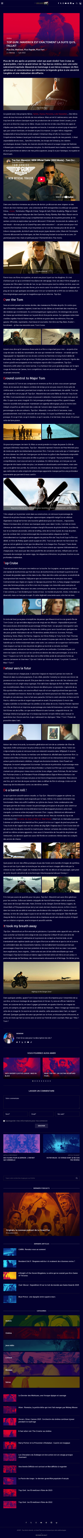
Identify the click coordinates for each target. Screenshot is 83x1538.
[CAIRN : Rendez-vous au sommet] (9, 1252)
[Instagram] (63, 3)
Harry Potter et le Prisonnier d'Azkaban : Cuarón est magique (44, 1443)
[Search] (77, 3)
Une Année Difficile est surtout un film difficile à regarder (42, 1466)
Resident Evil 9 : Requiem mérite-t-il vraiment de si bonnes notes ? (46, 1261)
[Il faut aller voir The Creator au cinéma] (9, 1433)
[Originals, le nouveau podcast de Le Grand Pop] (41, 1214)
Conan (12, 211)
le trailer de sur (34, 819)
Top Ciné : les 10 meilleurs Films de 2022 (35, 1502)
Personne (49, 114)
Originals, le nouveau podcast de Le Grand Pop (28, 1230)
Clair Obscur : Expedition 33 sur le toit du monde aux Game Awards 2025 (48, 1285)
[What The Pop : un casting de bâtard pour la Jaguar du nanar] (61, 1068)
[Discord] (70, 3)
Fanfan (35, 114)
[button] (6, 1069)
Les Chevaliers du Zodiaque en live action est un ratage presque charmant (45, 1456)
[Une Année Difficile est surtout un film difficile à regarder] (9, 1469)
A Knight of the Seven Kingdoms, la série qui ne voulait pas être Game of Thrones (48, 1274)
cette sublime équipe (60, 1530)
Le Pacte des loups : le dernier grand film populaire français (43, 1478)
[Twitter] (60, 3)
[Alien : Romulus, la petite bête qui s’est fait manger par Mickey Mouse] (9, 1410)
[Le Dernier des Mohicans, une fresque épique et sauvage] (9, 1398)
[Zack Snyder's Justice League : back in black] (21, 1068)
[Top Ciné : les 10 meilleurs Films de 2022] (9, 1504)
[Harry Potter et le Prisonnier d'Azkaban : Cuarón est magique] (9, 1445)
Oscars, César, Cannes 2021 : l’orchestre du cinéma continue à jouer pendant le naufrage (46, 1420)
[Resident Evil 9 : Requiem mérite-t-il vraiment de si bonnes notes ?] (9, 1264)
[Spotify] (68, 3)
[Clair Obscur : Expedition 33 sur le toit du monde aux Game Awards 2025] (9, 1287)
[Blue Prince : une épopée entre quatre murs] (9, 1299)
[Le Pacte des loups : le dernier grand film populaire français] (9, 1481)
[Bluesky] (73, 3)
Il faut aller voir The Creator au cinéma (34, 1431)
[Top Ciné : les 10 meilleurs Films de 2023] (9, 1493)
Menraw (12, 53)
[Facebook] (58, 3)
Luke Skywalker (60, 114)
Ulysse (42, 114)
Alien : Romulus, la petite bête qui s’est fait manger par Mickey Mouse (47, 1407)
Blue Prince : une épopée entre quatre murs (36, 1297)
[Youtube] (65, 3)
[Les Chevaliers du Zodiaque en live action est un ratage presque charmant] (9, 1457)
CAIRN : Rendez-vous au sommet (32, 1249)
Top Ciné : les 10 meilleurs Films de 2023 (35, 1490)
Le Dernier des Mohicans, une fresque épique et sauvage (42, 1395)
